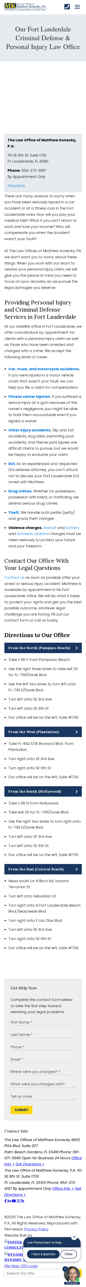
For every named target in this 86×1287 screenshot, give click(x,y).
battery (72, 527)
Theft (13, 512)
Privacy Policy (36, 1229)
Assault (49, 527)
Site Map (12, 1265)
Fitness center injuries (29, 396)
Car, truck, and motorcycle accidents (43, 368)
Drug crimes (19, 491)
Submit (21, 1109)
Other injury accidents (29, 430)
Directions (16, 185)
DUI (11, 463)
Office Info (63, 1188)
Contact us (14, 577)
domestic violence (33, 533)
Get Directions (30, 1164)
